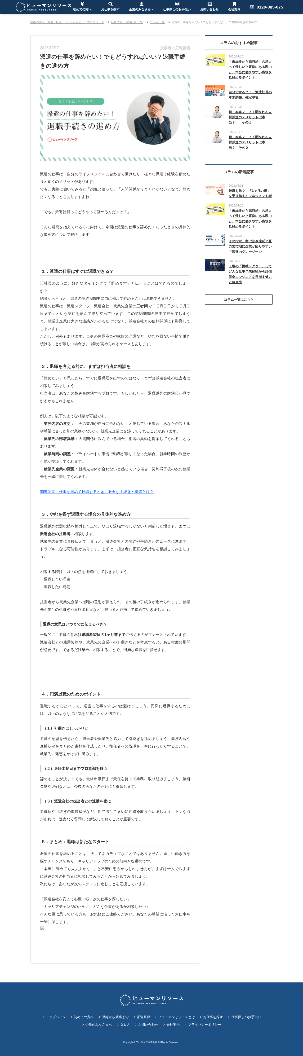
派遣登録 (143, 1017)
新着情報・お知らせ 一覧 (127, 22)
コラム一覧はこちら (239, 299)
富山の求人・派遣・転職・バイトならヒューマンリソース (67, 22)
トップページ (56, 1017)
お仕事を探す (213, 1017)
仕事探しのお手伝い (246, 1017)
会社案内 (173, 1024)
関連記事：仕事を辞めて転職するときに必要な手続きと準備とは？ (97, 492)
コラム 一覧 (157, 22)
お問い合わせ (148, 1024)
